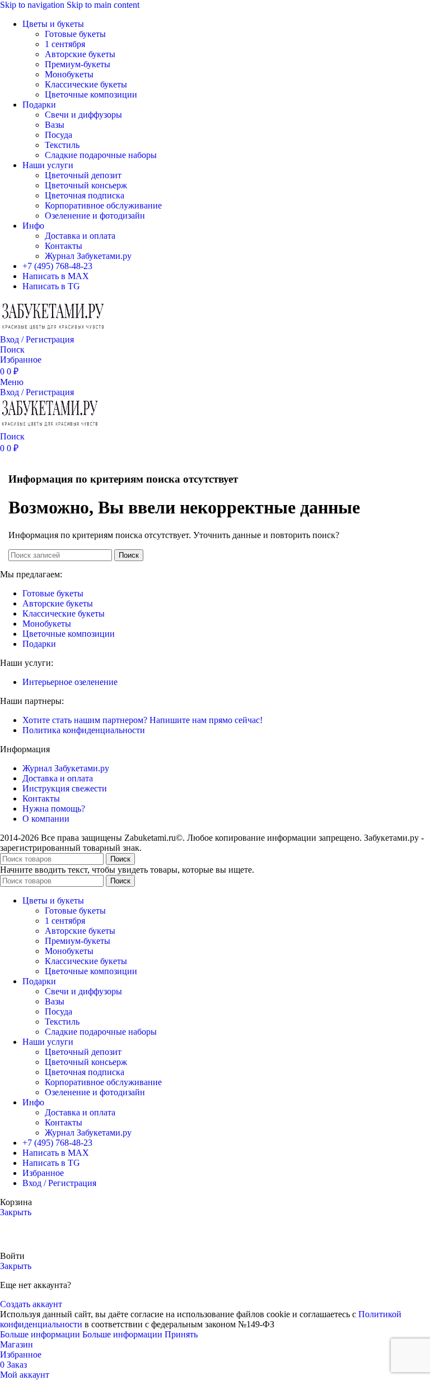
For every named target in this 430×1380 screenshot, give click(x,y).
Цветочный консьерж (86, 185)
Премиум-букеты (77, 64)
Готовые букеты (75, 34)
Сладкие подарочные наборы (101, 155)
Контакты (63, 246)
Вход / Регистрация (59, 1183)
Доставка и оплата (80, 235)
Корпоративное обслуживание (103, 205)
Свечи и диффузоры (83, 114)
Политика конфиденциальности (83, 730)
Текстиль (62, 145)
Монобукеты (69, 74)
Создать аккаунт (31, 1304)
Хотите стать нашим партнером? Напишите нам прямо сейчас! (142, 720)
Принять (181, 1334)
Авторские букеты (80, 54)
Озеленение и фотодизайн (95, 215)
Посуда (58, 135)
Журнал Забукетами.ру (88, 256)
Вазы (54, 124)
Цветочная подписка (84, 195)
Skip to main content (103, 5)
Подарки (39, 644)
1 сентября (65, 44)
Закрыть (15, 1212)
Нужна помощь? (53, 808)
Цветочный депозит (83, 175)
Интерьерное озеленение (70, 682)
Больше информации (81, 1334)
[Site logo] (53, 329)
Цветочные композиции (91, 94)
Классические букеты (86, 84)
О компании (45, 818)
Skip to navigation (33, 5)
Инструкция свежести (64, 788)
